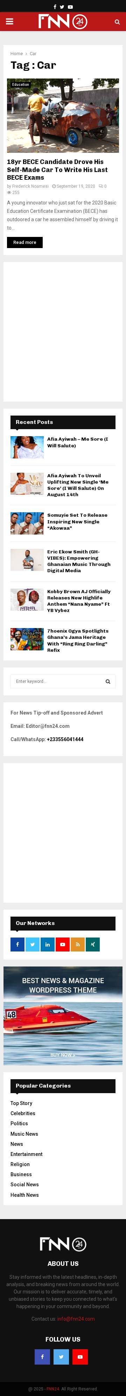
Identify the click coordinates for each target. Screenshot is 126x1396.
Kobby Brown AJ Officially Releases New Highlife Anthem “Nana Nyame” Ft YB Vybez (79, 601)
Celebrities (22, 1113)
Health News (24, 1195)
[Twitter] (61, 1357)
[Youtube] (80, 1357)
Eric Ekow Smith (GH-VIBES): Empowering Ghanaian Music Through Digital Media (79, 561)
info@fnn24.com (76, 1319)
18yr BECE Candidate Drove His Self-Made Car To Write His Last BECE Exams (57, 169)
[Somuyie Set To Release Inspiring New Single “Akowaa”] (27, 523)
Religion (20, 1164)
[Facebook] (42, 1357)
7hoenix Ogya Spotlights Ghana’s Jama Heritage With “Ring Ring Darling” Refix (77, 640)
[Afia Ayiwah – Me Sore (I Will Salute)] (27, 447)
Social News (24, 1184)
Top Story (21, 1103)
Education (20, 85)
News (16, 1144)
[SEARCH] (107, 681)
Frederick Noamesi (30, 186)
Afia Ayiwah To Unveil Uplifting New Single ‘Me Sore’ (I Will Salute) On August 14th (77, 485)
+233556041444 (65, 739)
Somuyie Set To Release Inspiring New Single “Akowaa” (77, 521)
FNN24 (53, 1389)
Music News (24, 1134)
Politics (19, 1123)
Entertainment (26, 1154)
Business (21, 1174)
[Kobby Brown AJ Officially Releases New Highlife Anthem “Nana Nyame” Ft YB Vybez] (27, 600)
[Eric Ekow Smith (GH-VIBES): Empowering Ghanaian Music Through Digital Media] (27, 560)
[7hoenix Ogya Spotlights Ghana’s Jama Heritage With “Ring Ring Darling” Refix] (27, 639)
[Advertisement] (63, 332)
